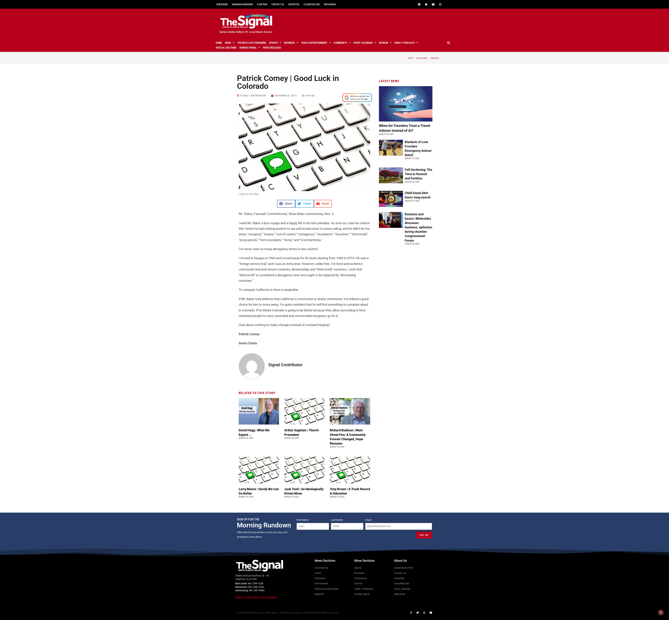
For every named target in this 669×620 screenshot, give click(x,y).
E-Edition (262, 4)
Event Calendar (362, 42)
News (228, 42)
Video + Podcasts (404, 42)
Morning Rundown (242, 4)
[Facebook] (419, 4)
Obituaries (330, 4)
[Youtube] (433, 4)
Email (368, 520)
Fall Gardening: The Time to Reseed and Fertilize (418, 174)
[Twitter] (426, 4)
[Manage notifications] (661, 612)
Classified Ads (311, 4)
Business (289, 42)
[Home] (404, 58)
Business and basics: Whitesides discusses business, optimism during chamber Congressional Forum (418, 227)
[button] (448, 42)
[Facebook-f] (411, 612)
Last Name (337, 520)
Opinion (383, 42)
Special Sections (226, 47)
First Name (303, 520)
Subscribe (222, 4)
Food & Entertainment (314, 42)
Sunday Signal (248, 47)
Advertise (293, 4)
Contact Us (277, 4)
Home (219, 42)
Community (340, 42)
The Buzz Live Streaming (251, 42)
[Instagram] (440, 4)
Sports (273, 42)
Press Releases (272, 47)
